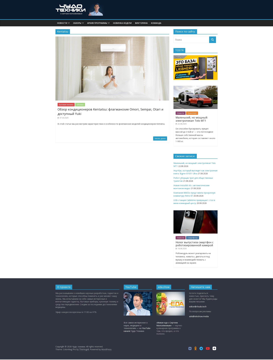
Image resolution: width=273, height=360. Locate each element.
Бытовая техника (66, 104)
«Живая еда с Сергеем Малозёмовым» (167, 324)
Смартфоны (193, 238)
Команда (156, 23)
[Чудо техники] (80, 4)
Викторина (141, 23)
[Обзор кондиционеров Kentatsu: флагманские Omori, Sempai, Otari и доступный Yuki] (112, 38)
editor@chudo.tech (197, 306)
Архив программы (97, 23)
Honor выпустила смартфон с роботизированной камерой (194, 244)
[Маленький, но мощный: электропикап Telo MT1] (195, 87)
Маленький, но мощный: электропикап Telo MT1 (192, 119)
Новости (62, 23)
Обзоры (77, 23)
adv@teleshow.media (199, 316)
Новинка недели (122, 23)
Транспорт (192, 113)
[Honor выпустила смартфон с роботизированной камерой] (195, 211)
